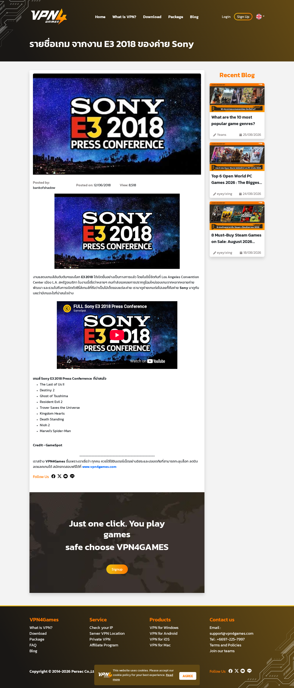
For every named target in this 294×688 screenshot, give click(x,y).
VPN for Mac (160, 645)
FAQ (33, 645)
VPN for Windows (164, 627)
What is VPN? (124, 17)
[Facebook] (53, 476)
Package (175, 17)
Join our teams (222, 651)
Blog (194, 17)
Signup (117, 569)
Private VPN (100, 639)
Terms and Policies (225, 645)
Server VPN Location (107, 633)
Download (152, 17)
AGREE (188, 676)
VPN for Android (163, 633)
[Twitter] (59, 476)
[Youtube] (65, 476)
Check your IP (101, 627)
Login (226, 16)
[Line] (71, 476)
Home (100, 17)
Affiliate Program (104, 645)
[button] (260, 17)
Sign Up (243, 16)
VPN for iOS (160, 639)
